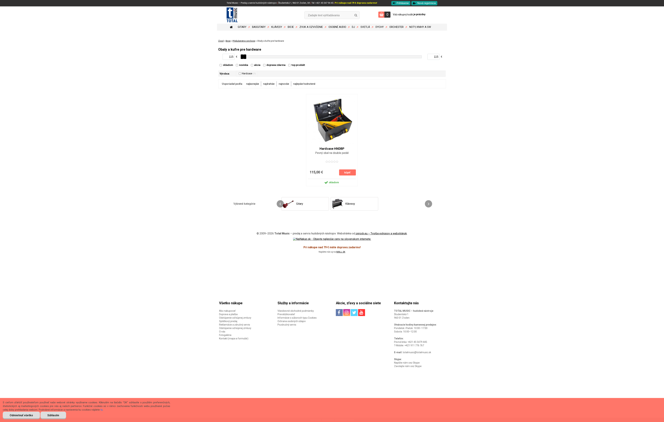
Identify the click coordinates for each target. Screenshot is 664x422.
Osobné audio (337, 27)
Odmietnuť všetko (21, 415)
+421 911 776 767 (414, 345)
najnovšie (284, 83)
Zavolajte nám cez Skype (408, 366)
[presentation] (280, 203)
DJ (353, 27)
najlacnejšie (252, 83)
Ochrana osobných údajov (292, 321)
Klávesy (276, 27)
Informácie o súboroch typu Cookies (297, 317)
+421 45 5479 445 (417, 342)
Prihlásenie (403, 3)
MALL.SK (340, 252)
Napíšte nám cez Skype (407, 362)
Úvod (221, 41)
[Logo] (241, 15)
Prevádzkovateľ (286, 314)
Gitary (242, 27)
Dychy (380, 27)
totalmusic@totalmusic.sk (417, 352)
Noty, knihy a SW (420, 27)
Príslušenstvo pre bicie (244, 41)
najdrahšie (269, 83)
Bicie (291, 27)
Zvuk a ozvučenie (311, 27)
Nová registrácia (426, 3)
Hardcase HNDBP (332, 148)
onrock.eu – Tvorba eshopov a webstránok (381, 233)
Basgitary (259, 27)
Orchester (396, 27)
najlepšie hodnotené (304, 83)
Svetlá (365, 27)
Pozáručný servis (287, 324)
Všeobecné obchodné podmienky (296, 310)
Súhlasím (53, 415)
